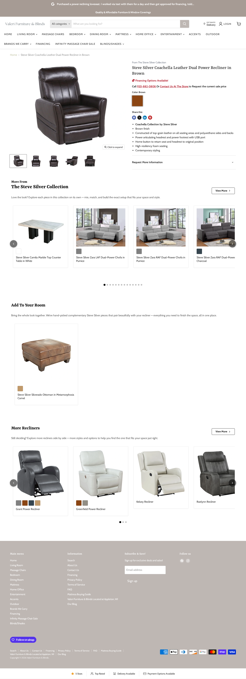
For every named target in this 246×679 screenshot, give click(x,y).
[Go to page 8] (124, 285)
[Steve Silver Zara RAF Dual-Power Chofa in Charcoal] (221, 227)
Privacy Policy (74, 579)
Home (8, 34)
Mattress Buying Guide (79, 594)
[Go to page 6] (118, 285)
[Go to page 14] (141, 285)
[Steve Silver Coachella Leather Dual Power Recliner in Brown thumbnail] (18, 161)
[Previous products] (13, 243)
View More (221, 190)
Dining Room (99, 34)
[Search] (184, 24)
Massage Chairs (53, 34)
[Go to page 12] (136, 285)
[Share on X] (139, 118)
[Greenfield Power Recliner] (100, 473)
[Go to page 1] (105, 285)
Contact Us (73, 570)
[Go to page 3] (110, 285)
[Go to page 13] (138, 285)
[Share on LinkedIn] (145, 118)
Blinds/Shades (111, 43)
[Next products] (232, 243)
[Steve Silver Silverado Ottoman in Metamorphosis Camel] (46, 355)
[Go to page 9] (127, 285)
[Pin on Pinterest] (150, 118)
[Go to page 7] (121, 285)
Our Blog (72, 604)
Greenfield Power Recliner (90, 509)
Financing (43, 43)
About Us (72, 565)
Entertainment (172, 34)
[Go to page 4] (113, 285)
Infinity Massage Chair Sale (75, 43)
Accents (195, 34)
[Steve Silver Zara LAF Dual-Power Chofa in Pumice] (100, 227)
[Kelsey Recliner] (161, 473)
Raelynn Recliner (206, 501)
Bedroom (76, 34)
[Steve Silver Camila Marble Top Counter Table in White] (40, 227)
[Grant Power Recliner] (40, 473)
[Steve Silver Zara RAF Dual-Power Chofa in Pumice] (161, 227)
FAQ (69, 589)
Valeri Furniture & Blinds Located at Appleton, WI (92, 599)
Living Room (26, 34)
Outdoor (213, 34)
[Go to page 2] (107, 285)
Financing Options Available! (151, 80)
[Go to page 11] (133, 285)
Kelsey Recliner (144, 501)
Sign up (132, 581)
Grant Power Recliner (28, 509)
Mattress (122, 34)
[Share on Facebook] (134, 118)
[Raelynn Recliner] (221, 473)
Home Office (145, 34)
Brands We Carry (16, 43)
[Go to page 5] (116, 285)
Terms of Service (76, 584)
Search (71, 560)
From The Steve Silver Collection (149, 62)
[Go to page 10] (130, 285)
